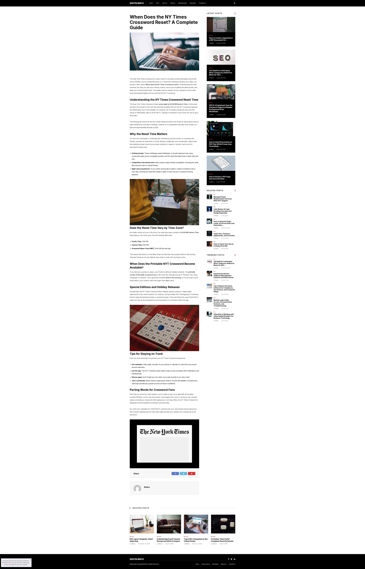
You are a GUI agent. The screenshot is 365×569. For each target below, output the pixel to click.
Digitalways (137, 3)
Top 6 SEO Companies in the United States (195, 540)
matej (187, 543)
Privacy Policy (206, 564)
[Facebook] (228, 559)
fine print (9, 562)
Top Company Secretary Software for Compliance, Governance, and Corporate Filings (224, 289)
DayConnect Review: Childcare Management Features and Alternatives (224, 275)
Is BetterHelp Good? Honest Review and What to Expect (168, 540)
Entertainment (182, 3)
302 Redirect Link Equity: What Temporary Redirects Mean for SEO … (220, 73)
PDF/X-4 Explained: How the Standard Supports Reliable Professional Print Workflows (220, 108)
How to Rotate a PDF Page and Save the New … (220, 178)
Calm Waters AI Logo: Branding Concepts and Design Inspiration (222, 211)
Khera (147, 487)
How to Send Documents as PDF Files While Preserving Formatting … (220, 144)
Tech (157, 3)
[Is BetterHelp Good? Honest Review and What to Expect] (169, 524)
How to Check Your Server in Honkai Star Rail (224, 245)
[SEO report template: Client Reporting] (142, 524)
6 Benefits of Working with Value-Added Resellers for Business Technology (224, 316)
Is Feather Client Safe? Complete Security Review (222, 540)
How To (164, 3)
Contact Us (202, 3)
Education (193, 3)
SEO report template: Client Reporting (141, 540)
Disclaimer (215, 564)
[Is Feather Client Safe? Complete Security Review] (223, 524)
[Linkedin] (234, 559)
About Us (223, 564)
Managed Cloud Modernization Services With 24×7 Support (223, 199)
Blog (211, 35)
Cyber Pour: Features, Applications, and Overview (224, 235)
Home (151, 3)
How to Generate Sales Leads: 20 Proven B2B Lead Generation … (224, 223)
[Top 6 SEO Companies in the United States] (196, 524)
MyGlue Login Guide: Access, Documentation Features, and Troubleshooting (223, 303)
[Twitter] (231, 559)
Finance (172, 3)
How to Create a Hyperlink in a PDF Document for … (221, 39)
